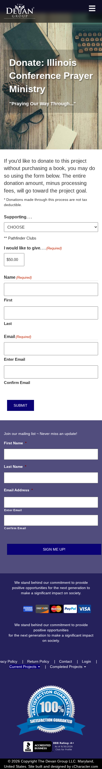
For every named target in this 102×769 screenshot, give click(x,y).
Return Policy (38, 661)
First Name (15, 443)
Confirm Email (17, 382)
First (8, 300)
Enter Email (14, 359)
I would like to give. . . (33, 248)
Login (86, 661)
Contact (65, 661)
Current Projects (23, 667)
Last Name (15, 466)
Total (50, 213)
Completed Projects (66, 667)
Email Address (18, 490)
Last (8, 323)
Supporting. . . (18, 217)
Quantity (35, 281)
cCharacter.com (85, 766)
